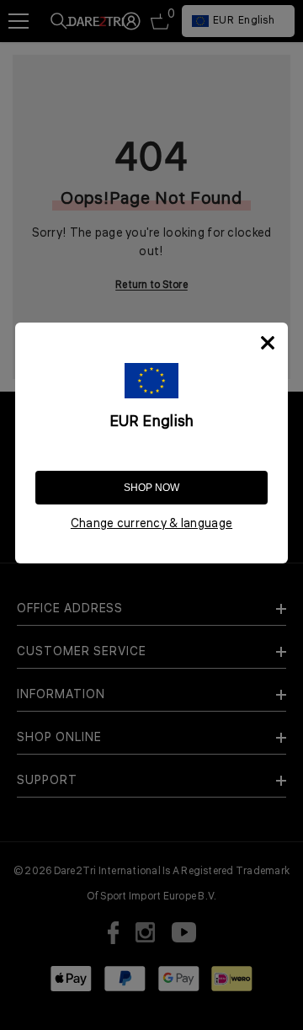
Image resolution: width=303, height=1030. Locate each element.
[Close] (267, 343)
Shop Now (151, 488)
